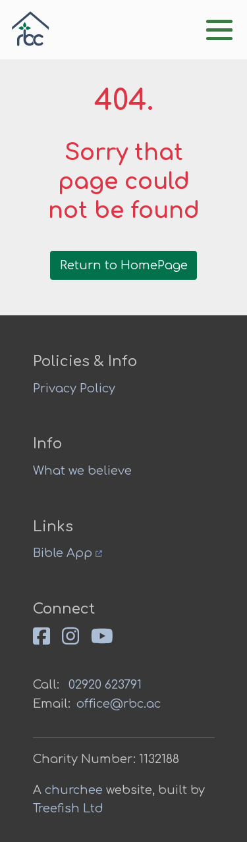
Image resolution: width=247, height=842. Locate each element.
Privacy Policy (74, 388)
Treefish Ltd (68, 808)
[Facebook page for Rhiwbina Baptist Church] (47, 642)
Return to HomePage (124, 265)
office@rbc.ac (118, 703)
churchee (74, 790)
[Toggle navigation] (219, 30)
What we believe (82, 470)
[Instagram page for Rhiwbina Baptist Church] (76, 642)
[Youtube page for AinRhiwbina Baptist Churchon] (108, 642)
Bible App (64, 553)
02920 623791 (105, 684)
